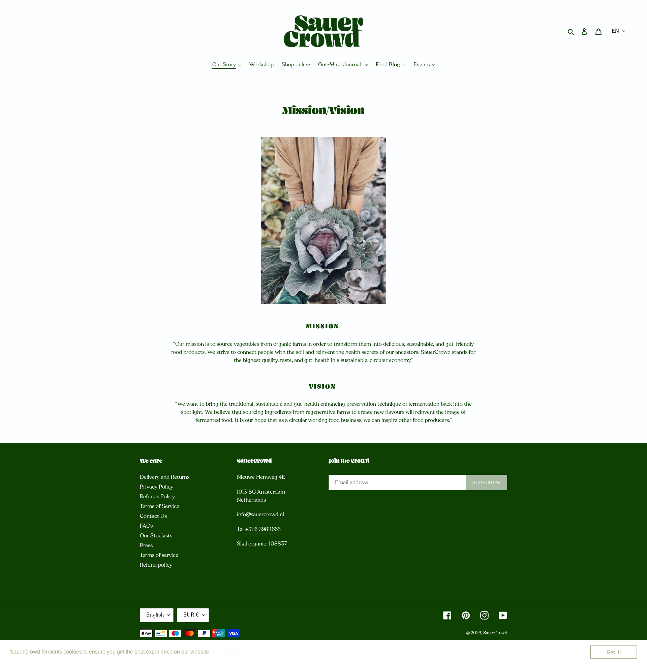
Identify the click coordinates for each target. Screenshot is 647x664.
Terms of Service (159, 506)
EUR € (191, 615)
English (155, 615)
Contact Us (153, 516)
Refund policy (156, 565)
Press (146, 545)
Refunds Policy (157, 496)
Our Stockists (156, 535)
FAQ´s (146, 526)
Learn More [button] (226, 652)
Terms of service (159, 555)
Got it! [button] (614, 652)
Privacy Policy (156, 487)
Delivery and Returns (164, 477)
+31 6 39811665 (263, 529)
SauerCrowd (495, 633)
